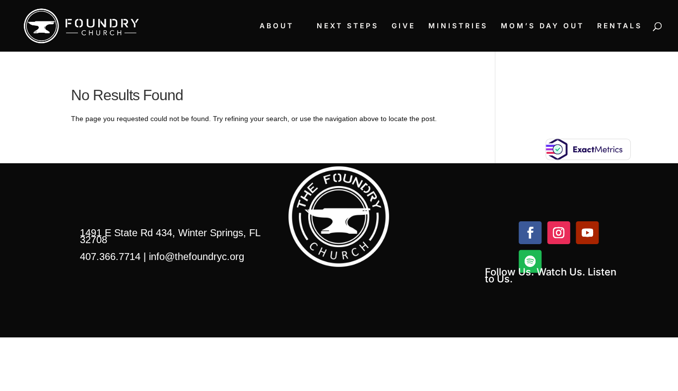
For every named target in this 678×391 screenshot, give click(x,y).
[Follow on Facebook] (530, 232)
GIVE (403, 26)
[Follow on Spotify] (530, 261)
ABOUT (277, 26)
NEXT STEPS (348, 26)
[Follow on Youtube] (587, 232)
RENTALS (619, 26)
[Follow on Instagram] (558, 232)
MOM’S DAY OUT (542, 26)
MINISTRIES (458, 26)
